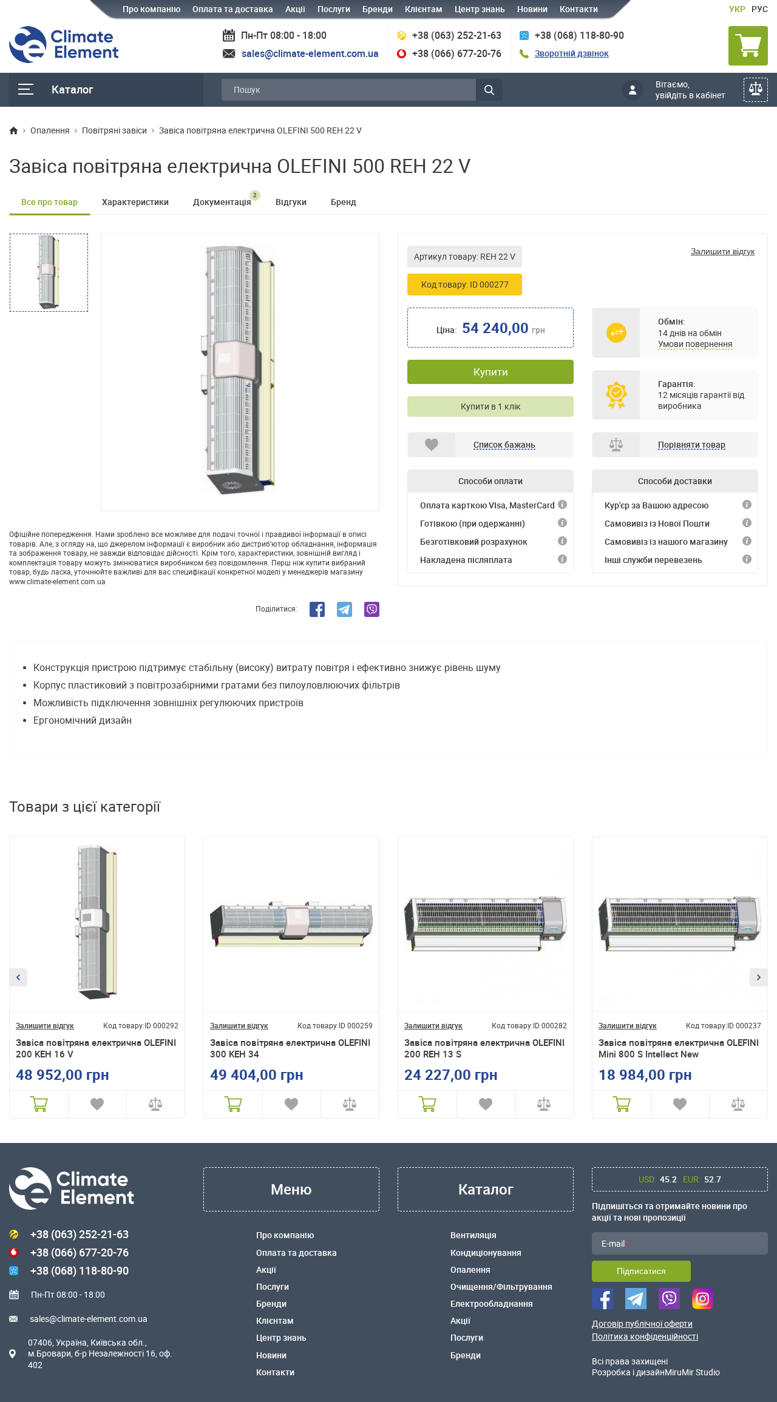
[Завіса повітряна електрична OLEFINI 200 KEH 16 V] (97, 924)
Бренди (377, 9)
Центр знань (480, 9)
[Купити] (39, 1104)
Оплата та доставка (232, 9)
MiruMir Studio (692, 1372)
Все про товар (49, 201)
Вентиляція (473, 1235)
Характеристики (135, 201)
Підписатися (641, 1271)
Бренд (343, 201)
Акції (295, 9)
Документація (225, 198)
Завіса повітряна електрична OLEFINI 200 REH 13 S (484, 1048)
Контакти (579, 9)
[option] (240, 372)
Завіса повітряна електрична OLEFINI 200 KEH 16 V (96, 1048)
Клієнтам (424, 9)
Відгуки (291, 201)
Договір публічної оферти (642, 1323)
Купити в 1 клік (491, 406)
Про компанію (151, 9)
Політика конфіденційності (645, 1336)
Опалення (470, 1269)
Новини (532, 9)
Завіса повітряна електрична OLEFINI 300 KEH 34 (290, 1048)
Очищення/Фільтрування (501, 1286)
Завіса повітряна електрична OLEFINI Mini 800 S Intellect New (679, 1048)
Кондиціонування (485, 1252)
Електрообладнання (491, 1303)
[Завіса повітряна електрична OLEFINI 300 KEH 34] (291, 924)
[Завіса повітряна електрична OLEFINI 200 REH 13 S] (485, 924)
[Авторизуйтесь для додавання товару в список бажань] (97, 1104)
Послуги (333, 9)
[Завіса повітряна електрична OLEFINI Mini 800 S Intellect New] (679, 924)
